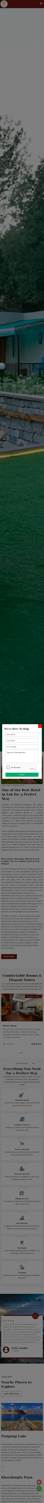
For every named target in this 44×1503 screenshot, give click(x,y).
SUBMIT (22, 775)
